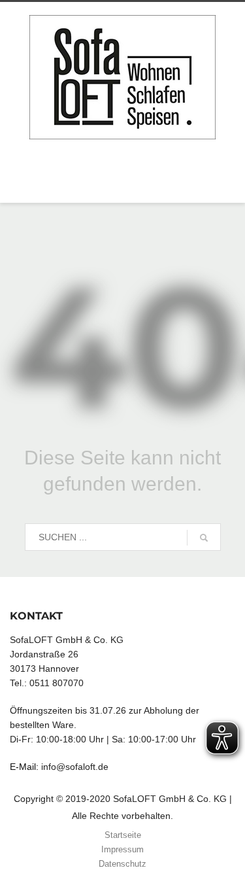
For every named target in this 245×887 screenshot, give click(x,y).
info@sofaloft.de (74, 766)
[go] (204, 537)
